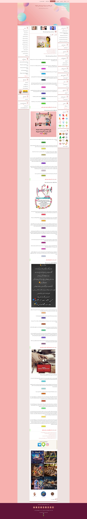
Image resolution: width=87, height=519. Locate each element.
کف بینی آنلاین (65, 71)
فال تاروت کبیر (26, 32)
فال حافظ (65, 1)
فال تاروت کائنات (25, 34)
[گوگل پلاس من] (39, 507)
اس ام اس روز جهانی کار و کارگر (63, 35)
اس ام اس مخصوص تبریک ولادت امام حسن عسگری (64, 33)
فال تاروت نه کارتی (25, 46)
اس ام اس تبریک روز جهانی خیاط (43, 5)
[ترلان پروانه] (44, 28)
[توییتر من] (41, 507)
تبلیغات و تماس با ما (42, 1)
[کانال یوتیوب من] (36, 507)
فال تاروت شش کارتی (25, 44)
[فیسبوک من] (48, 507)
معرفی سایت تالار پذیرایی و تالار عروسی (24, 68)
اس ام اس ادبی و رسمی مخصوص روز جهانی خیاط (49, 53)
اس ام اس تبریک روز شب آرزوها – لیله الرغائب (49, 433)
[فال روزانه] (37, 457)
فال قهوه (66, 61)
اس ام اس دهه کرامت (64, 30)
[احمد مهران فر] (53, 28)
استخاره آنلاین (47, 1)
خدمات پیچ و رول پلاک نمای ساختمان (24, 71)
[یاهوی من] (53, 507)
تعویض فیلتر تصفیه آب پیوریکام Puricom (24, 73)
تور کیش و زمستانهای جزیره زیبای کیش (24, 62)
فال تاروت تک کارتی (25, 36)
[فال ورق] (37, 483)
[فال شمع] (37, 470)
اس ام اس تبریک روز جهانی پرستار (51, 437)
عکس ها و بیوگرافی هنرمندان (24, 107)
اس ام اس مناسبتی (52, 1)
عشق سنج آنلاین (65, 99)
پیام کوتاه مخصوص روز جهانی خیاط (51, 52)
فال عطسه (26, 99)
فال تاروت (61, 1)
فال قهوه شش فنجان (64, 64)
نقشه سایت (40, 512)
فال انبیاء (66, 54)
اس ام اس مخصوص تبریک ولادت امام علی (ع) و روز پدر (48, 435)
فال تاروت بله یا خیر (25, 53)
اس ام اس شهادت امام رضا (52, 434)
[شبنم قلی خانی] (34, 28)
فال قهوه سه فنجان (65, 62)
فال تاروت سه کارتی (25, 38)
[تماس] (43, 507)
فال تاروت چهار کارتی (25, 40)
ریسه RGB (66, 106)
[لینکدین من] (34, 507)
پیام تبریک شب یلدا (25, 88)
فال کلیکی (66, 93)
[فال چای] (50, 483)
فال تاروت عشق (26, 49)
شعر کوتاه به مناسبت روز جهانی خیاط (51, 50)
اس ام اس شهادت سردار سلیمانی (63, 41)
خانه (68, 1)
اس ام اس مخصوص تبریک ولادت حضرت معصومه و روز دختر (48, 432)
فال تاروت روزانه (25, 30)
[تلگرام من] (50, 507)
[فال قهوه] (50, 470)
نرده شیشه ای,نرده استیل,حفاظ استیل (24, 65)
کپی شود (43, 62)
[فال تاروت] (50, 457)
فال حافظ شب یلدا (25, 86)
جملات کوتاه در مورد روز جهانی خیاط (51, 51)
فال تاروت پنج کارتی (25, 42)
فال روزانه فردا (26, 105)
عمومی (51, 499)
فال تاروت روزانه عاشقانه (24, 51)
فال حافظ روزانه (26, 84)
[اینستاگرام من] (46, 507)
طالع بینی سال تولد (65, 146)
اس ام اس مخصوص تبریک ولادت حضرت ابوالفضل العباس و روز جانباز (47, 438)
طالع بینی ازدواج (65, 78)
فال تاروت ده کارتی (25, 47)
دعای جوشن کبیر (65, 84)
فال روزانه (57, 1)
